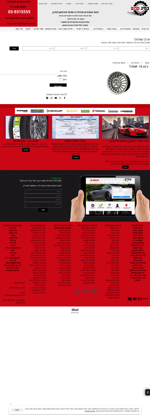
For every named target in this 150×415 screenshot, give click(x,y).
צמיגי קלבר (115, 278)
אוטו (13, 255)
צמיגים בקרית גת (88, 273)
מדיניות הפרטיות (90, 411)
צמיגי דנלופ (114, 233)
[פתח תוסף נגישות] (147, 392)
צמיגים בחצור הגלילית (87, 270)
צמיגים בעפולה (64, 233)
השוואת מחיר (138, 238)
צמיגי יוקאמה (114, 248)
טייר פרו (12, 253)
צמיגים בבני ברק (88, 245)
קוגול (12, 235)
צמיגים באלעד (65, 250)
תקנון (28, 28)
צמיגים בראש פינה (64, 255)
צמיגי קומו (115, 255)
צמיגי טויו (115, 240)
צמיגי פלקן (115, 243)
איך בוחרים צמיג (138, 253)
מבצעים (136, 28)
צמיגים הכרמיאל (88, 268)
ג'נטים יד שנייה (82, 28)
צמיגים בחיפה (89, 248)
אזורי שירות (38, 28)
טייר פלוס (13, 233)
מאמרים (68, 3)
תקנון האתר (137, 230)
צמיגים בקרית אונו (64, 235)
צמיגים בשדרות (65, 270)
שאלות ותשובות (92, 3)
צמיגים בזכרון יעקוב (87, 250)
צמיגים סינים (114, 285)
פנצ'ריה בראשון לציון (38, 255)
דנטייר (13, 245)
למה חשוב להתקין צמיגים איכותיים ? (128, 141)
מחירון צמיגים (138, 243)
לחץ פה (125, 167)
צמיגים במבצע (137, 245)
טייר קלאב (12, 238)
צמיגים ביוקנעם (89, 283)
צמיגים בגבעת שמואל (63, 238)
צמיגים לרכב (125, 28)
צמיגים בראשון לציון (87, 255)
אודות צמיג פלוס (106, 3)
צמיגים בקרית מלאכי (87, 275)
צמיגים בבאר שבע (64, 243)
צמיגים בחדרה (65, 265)
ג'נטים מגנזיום (138, 250)
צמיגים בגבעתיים (64, 285)
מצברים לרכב (138, 268)
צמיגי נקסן (115, 260)
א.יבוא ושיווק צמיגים (12, 265)
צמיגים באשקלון (64, 260)
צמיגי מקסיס (114, 238)
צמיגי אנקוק (114, 245)
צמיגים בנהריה (89, 265)
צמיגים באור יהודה (63, 283)
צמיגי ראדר (114, 270)
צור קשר (19, 28)
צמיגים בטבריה (65, 248)
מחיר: (64, 75)
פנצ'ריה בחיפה (40, 268)
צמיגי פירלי (115, 268)
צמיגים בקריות (89, 278)
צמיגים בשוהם (65, 253)
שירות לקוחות (43, 3)
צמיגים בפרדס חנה (87, 280)
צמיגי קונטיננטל (113, 235)
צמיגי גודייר (114, 230)
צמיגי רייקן (115, 265)
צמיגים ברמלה (64, 278)
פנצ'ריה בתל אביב (38, 228)
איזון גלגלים (137, 265)
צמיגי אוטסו (114, 283)
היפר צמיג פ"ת (12, 268)
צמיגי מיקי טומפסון (112, 280)
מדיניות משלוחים (56, 3)
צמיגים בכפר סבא (88, 233)
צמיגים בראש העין (87, 238)
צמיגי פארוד (114, 273)
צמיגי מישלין (114, 228)
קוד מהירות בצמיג (137, 255)
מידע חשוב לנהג (65, 28)
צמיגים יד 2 (137, 240)
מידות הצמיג (137, 235)
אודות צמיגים (50, 28)
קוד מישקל (137, 258)
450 (60, 75)
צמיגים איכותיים (113, 288)
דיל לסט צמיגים (137, 273)
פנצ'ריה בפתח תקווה (37, 230)
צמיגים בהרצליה (63, 230)
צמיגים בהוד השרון (88, 235)
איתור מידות (79, 3)
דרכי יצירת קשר (19, 283)
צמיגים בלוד (65, 275)
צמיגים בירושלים (88, 263)
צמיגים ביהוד (66, 280)
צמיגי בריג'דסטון (113, 253)
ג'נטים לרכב (98, 28)
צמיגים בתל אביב (88, 230)
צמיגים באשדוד (63, 240)
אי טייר (13, 240)
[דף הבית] (138, 8)
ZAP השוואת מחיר (13, 263)
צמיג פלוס (137, 228)
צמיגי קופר (115, 258)
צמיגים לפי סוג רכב (137, 275)
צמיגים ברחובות (89, 253)
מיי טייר (12, 243)
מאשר (17, 410)
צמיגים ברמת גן (65, 268)
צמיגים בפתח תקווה (87, 228)
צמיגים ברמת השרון (63, 258)
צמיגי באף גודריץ (112, 263)
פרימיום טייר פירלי (13, 248)
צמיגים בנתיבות (64, 273)
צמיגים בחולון (87, 243)
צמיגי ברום (115, 275)
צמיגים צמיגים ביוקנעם (62, 245)
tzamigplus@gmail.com (15, 295)
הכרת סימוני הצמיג (75, 141)
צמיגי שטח (111, 28)
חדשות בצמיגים (12, 270)
